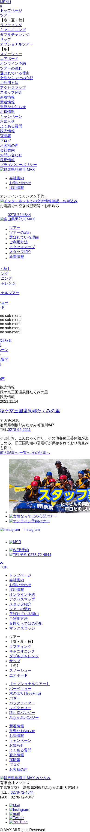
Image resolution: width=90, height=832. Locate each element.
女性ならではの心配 (16, 78)
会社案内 (7, 150)
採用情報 (7, 160)
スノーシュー (11, 54)
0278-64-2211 (19, 430)
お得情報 (7, 112)
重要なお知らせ (13, 107)
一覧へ (24, 453)
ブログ (5, 141)
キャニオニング (13, 30)
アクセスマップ (13, 88)
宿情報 (5, 136)
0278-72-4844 (22, 792)
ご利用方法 (9, 83)
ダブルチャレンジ (15, 35)
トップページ (11, 10)
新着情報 (7, 97)
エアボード (9, 59)
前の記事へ (9, 453)
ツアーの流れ (11, 68)
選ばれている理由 (15, 73)
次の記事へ (40, 453)
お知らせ (7, 121)
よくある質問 (11, 126)
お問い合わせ (11, 155)
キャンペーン (11, 116)
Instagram (30, 529)
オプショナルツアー (16, 44)
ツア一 (5, 15)
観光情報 (7, 131)
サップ (5, 39)
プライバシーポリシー (18, 165)
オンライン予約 (13, 63)
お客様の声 (9, 145)
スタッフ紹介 (11, 92)
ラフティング (11, 25)
